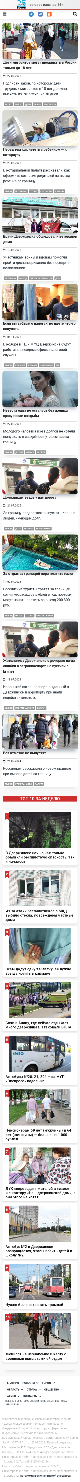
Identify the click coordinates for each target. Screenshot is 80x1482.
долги (19, 452)
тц (57, 365)
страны (59, 191)
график (32, 365)
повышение (43, 528)
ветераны (10, 278)
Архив (11, 1396)
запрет (41, 452)
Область (13, 1389)
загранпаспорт (24, 708)
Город (46, 1382)
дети (28, 104)
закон (37, 104)
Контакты (30, 1396)
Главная (13, 1382)
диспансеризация (41, 278)
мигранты (50, 104)
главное (20, 365)
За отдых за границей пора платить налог (38, 574)
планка (28, 528)
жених (30, 452)
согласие (46, 191)
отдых (34, 191)
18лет (8, 104)
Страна (32, 1389)
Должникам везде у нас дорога (29, 497)
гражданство (23, 784)
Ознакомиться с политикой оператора (45, 1475)
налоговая (46, 365)
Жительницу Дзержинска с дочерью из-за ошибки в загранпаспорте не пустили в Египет (39, 666)
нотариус (21, 191)
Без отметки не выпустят (24, 753)
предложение (44, 615)
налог (19, 615)
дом (57, 278)
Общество (51, 1389)
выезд (18, 104)
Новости (28, 1382)
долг (18, 528)
